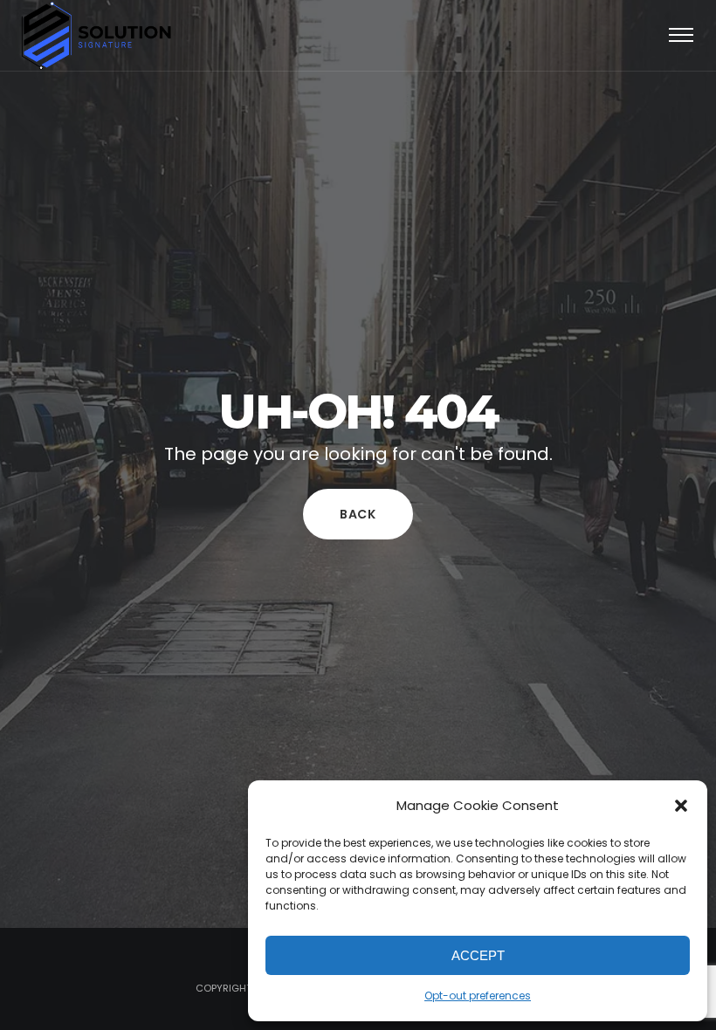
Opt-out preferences (477, 995)
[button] (681, 805)
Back (358, 514)
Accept (478, 955)
